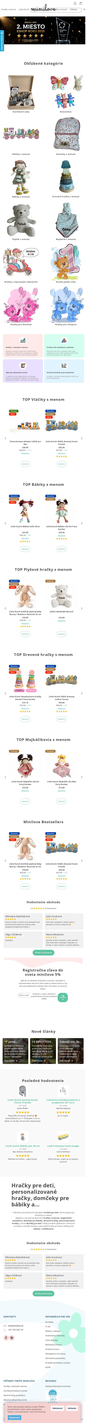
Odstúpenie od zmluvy (55, 1348)
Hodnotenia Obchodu (54, 1330)
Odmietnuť (57, 1408)
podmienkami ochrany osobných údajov (43, 992)
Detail (23, 459)
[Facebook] (5, 1332)
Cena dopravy (51, 1335)
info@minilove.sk (14, 1320)
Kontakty (49, 1317)
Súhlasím (72, 1408)
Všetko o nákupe (52, 1326)
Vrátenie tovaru (52, 1344)
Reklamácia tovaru (53, 1339)
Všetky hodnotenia (42, 947)
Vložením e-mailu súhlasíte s (43, 991)
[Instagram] (10, 1332)
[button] (4, 40)
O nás (47, 1321)
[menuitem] (8, 9)
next (81, 433)
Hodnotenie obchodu (43, 897)
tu (45, 1412)
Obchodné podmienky (54, 1353)
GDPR (47, 1362)
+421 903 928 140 (14, 1324)
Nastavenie (14, 1417)
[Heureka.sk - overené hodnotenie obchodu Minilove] (52, 1393)
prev (4, 433)
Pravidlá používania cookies (57, 1357)
